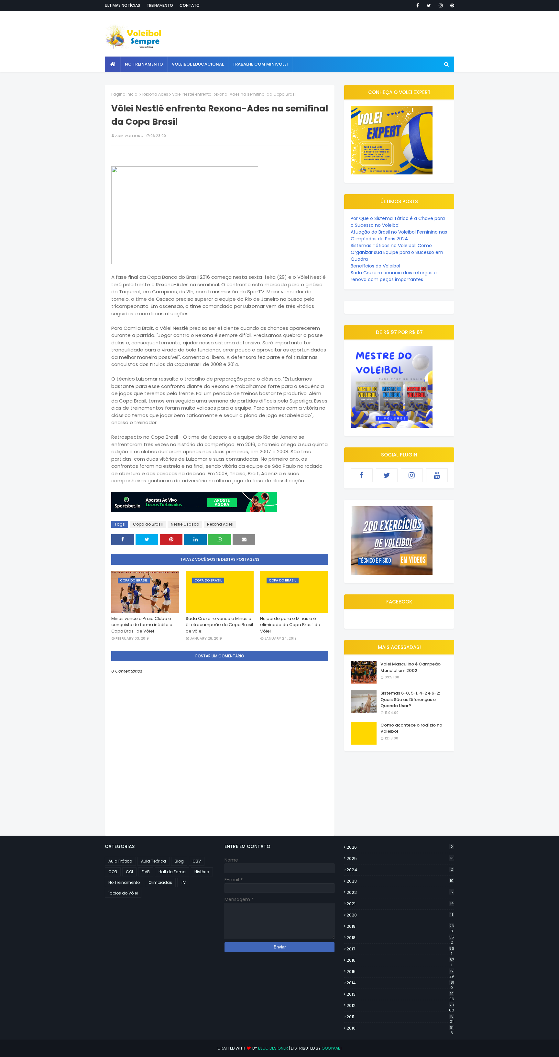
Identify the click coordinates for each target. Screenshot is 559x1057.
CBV (196, 861)
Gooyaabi (332, 1048)
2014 (400, 983)
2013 (400, 994)
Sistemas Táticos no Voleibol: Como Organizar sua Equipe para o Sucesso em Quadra (397, 252)
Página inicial (124, 94)
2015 (400, 971)
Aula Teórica (153, 861)
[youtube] (437, 475)
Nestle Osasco (185, 524)
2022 (399, 892)
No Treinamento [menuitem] (144, 64)
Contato (190, 5)
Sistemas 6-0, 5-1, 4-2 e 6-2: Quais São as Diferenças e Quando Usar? (410, 699)
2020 (399, 915)
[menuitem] (113, 64)
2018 (400, 938)
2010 (400, 1028)
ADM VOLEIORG (129, 135)
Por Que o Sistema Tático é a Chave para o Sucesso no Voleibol (398, 221)
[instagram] (440, 5)
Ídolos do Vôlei (123, 893)
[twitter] (428, 5)
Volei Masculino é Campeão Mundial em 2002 (410, 667)
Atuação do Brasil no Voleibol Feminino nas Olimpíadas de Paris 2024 (399, 235)
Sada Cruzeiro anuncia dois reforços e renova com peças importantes (394, 276)
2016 (400, 960)
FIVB (146, 871)
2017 (400, 949)
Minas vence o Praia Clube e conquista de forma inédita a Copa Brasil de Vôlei (141, 624)
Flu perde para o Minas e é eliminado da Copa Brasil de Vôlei (290, 624)
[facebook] (417, 5)
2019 (400, 926)
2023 (400, 881)
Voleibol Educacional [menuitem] (198, 64)
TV (183, 882)
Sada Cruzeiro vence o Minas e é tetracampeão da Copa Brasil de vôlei (219, 624)
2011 (400, 1017)
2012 (400, 1005)
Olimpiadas (160, 882)
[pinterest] (451, 5)
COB (112, 871)
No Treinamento (124, 882)
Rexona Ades (155, 94)
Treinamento (160, 5)
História (201, 871)
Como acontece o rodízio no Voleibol (411, 728)
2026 (399, 847)
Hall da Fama (172, 871)
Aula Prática (120, 861)
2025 (400, 858)
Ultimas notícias (122, 5)
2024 (399, 870)
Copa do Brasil (148, 524)
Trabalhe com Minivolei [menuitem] (260, 64)
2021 (400, 904)
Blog (179, 861)
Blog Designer (273, 1048)
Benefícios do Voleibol (375, 266)
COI (129, 871)
